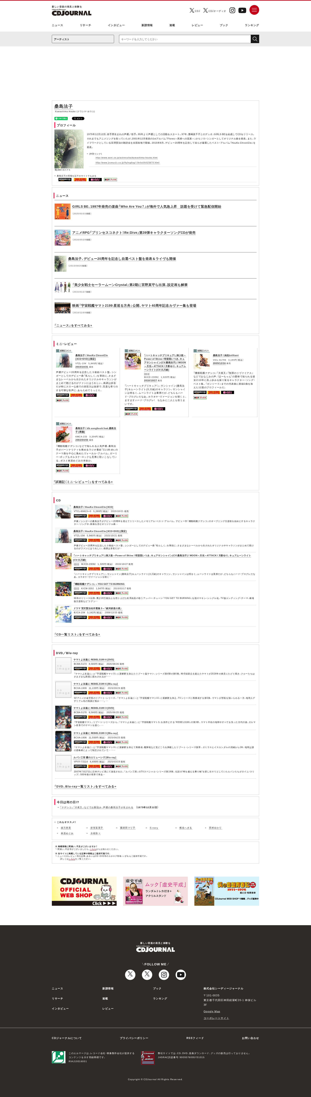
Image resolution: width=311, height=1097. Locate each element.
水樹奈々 (96, 833)
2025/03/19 (114, 761)
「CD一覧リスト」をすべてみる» (77, 634)
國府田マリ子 (127, 827)
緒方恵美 (66, 827)
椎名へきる (185, 827)
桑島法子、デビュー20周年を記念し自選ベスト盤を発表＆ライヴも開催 (122, 258)
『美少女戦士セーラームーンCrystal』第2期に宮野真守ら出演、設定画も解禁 (130, 284)
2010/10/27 (150, 380)
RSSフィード (195, 1038)
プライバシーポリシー (134, 1038)
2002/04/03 (81, 439)
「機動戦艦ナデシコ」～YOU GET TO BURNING (99, 583)
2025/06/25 (113, 712)
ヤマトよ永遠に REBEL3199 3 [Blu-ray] (96, 733)
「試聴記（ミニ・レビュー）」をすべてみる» (83, 481)
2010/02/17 (120, 588)
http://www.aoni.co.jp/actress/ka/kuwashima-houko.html (127, 157)
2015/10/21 (81, 366)
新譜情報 (147, 25)
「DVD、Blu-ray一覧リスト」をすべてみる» (85, 786)
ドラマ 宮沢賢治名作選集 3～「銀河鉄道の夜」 (98, 608)
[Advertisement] (155, 75)
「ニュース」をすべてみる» (73, 325)
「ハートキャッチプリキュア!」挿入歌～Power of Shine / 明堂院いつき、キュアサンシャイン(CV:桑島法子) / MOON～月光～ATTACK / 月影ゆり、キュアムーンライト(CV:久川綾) (165, 362)
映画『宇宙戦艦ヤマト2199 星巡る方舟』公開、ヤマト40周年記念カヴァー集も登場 (134, 305)
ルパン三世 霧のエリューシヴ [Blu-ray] (95, 757)
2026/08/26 (113, 663)
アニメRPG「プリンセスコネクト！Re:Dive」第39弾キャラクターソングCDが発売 (134, 232)
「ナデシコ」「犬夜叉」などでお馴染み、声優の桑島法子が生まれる (96, 807)
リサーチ (85, 25)
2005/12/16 (219, 363)
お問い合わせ (250, 1038)
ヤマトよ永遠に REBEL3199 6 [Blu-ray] (96, 683)
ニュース (57, 25)
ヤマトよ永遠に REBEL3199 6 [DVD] (94, 659)
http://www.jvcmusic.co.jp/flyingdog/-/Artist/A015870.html (128, 162)
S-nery (154, 827)
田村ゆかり (215, 827)
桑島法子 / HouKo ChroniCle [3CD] (93, 506)
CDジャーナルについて (67, 1038)
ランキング (252, 25)
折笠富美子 (97, 827)
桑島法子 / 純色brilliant (226, 355)
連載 (172, 25)
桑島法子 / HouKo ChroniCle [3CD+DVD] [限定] (91, 357)
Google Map (212, 1011)
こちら (93, 849)
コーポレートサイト (216, 1018)
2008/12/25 (111, 612)
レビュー (197, 25)
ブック (224, 25)
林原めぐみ (67, 833)
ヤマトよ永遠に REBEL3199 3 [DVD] (94, 707)
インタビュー (116, 25)
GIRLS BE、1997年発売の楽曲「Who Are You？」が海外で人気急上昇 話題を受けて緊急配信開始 (146, 206)
